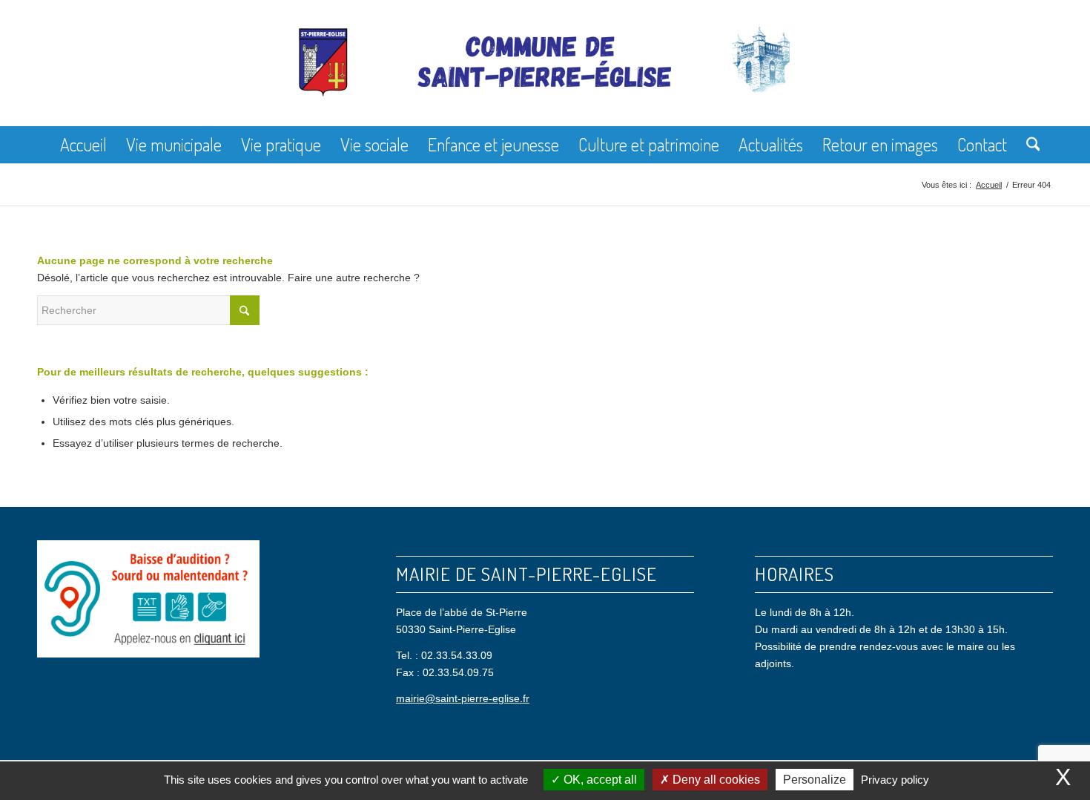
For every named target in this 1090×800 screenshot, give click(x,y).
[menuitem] (83, 144)
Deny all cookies (715, 779)
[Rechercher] (1028, 144)
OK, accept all (599, 779)
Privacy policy (895, 779)
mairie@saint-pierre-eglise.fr (462, 698)
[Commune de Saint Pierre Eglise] (545, 74)
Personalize (814, 779)
